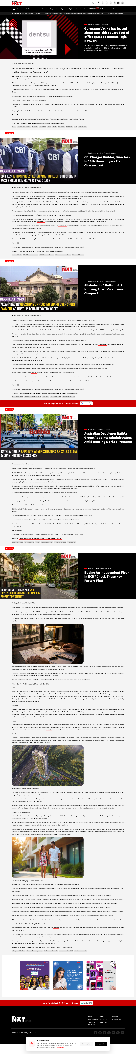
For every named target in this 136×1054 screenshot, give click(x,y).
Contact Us (103, 1019)
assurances (40, 221)
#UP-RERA (46, 396)
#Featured (35, 126)
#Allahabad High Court (69, 396)
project (57, 211)
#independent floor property (34, 951)
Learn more (60, 1047)
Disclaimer (103, 1022)
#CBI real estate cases (77, 254)
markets (49, 730)
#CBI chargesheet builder (46, 254)
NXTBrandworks (105, 9)
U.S (98, 486)
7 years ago (104, 24)
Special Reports (61, 9)
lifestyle (56, 927)
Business (28, 9)
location (100, 696)
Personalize (86, 1044)
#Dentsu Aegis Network (24, 126)
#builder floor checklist (81, 951)
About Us (115, 1016)
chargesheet (63, 226)
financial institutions (25, 198)
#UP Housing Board (56, 396)
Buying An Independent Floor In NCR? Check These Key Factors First (80, 13)
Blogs (15, 603)
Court (35, 324)
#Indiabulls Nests (16, 254)
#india (49, 126)
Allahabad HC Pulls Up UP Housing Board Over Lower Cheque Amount (41, 251)
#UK (75, 126)
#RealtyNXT (69, 126)
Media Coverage (93, 1019)
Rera (131, 9)
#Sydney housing (29, 542)
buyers (121, 612)
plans (26, 895)
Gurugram (15, 76)
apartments (51, 816)
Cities (115, 9)
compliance (36, 358)
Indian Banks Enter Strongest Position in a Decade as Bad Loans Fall (40, 538)
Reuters (108, 429)
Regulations (17, 187)
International (39, 9)
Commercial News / (94, 24)
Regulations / (92, 153)
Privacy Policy (116, 1019)
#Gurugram (43, 126)
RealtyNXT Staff (106, 568)
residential (114, 792)
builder (45, 239)
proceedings (103, 344)
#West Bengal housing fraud (30, 254)
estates (58, 509)
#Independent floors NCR (66, 951)
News (102, 1016)
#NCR (54, 126)
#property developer (46, 542)
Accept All (100, 1044)
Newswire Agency (110, 153)
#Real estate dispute (17, 396)
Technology (49, 9)
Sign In (94, 3)
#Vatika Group (82, 126)
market (31, 482)
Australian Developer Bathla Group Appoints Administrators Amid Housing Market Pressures (48, 393)
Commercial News (19, 63)
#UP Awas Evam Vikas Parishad (33, 396)
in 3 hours (96, 568)
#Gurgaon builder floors (18, 951)
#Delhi (14, 126)
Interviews (123, 9)
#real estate (61, 126)
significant (45, 501)
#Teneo (37, 542)
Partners (73, 524)
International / (93, 429)
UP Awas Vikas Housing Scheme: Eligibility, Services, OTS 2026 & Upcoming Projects (46, 947)
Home (90, 1016)
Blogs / (90, 568)
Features (20, 9)
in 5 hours (100, 153)
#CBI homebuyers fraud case (62, 254)
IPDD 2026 (92, 9)
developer (55, 473)
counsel (34, 372)
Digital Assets (73, 9)
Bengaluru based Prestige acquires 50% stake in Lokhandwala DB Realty (43, 123)
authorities (69, 330)
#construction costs (17, 542)
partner (59, 202)
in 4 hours (101, 429)
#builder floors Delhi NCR (50, 951)
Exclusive (83, 9)
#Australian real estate (60, 542)
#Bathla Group (72, 542)
